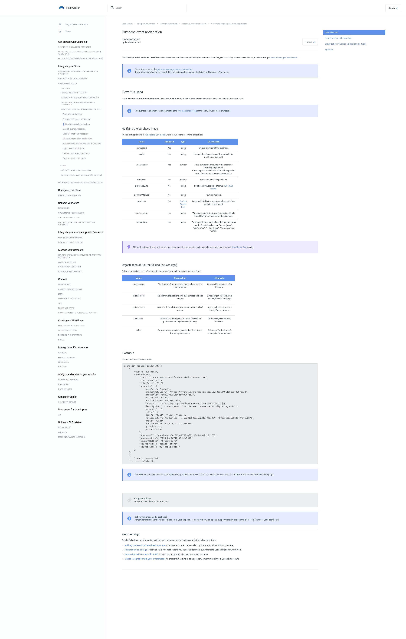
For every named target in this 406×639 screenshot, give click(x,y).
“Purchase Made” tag (187, 111)
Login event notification (73, 148)
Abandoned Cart (239, 247)
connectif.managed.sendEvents (282, 57)
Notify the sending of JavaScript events (229, 24)
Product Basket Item (183, 204)
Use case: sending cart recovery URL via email (81, 175)
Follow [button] (309, 42)
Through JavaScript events (194, 24)
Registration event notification (76, 153)
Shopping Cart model (156, 135)
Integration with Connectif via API (141, 554)
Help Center (127, 24)
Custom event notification (74, 158)
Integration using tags (136, 550)
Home (68, 31)
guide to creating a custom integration (174, 69)
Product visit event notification (76, 119)
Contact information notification (77, 139)
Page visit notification (72, 114)
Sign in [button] (392, 8)
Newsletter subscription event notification (82, 143)
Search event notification (74, 129)
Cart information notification (75, 134)
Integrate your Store (146, 24)
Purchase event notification (77, 124)
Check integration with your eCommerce (145, 559)
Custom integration (168, 24)
